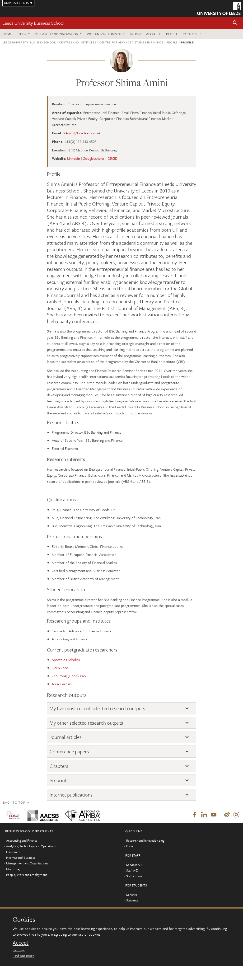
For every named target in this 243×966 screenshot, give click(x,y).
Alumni (135, 33)
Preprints (59, 780)
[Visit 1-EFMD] (14, 814)
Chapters (59, 766)
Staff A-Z (132, 870)
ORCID (112, 158)
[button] (235, 23)
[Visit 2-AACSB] (42, 814)
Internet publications (71, 794)
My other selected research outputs (86, 722)
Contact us (192, 33)
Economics (13, 851)
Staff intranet (135, 876)
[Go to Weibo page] (227, 815)
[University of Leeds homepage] (219, 8)
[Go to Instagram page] (236, 815)
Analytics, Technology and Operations (31, 846)
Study (21, 33)
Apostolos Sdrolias (66, 659)
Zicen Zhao (60, 667)
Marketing (13, 869)
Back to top (14, 802)
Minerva (131, 894)
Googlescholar (94, 158)
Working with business (106, 33)
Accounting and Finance (21, 840)
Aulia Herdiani (62, 683)
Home (7, 33)
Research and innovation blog (145, 840)
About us (153, 33)
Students (132, 900)
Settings (18, 949)
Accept (20, 943)
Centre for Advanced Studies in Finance (131, 42)
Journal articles (66, 737)
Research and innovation (56, 33)
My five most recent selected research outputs (97, 708)
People (172, 33)
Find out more (23, 955)
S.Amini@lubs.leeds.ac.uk (82, 133)
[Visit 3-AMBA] (82, 814)
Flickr (129, 846)
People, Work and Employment (26, 874)
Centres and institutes (77, 42)
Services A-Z (134, 864)
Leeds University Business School (33, 23)
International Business (20, 857)
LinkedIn (73, 158)
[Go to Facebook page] (194, 815)
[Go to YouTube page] (213, 815)
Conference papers (69, 751)
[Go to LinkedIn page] (204, 815)
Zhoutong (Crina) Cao (69, 675)
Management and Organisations (27, 863)
